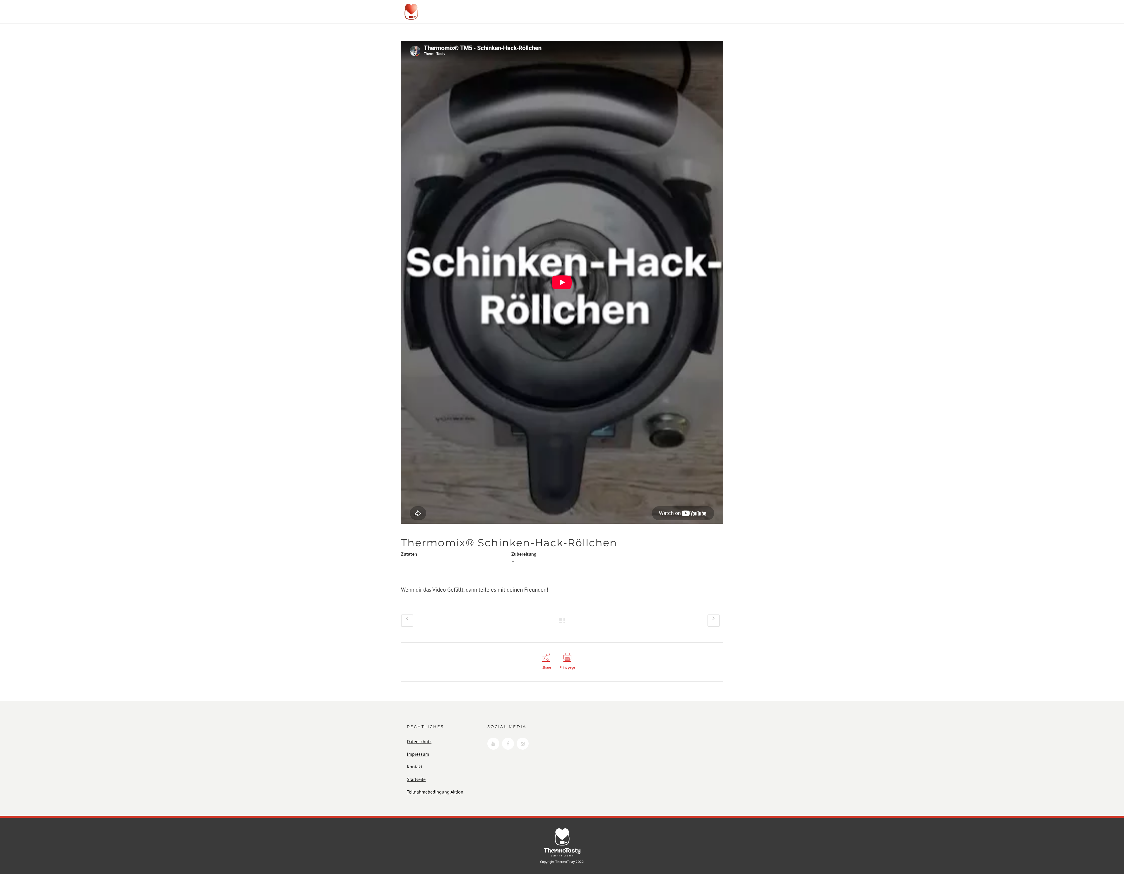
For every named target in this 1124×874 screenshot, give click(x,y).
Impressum (418, 754)
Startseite (416, 779)
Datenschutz (419, 741)
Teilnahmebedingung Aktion (435, 792)
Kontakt (414, 767)
